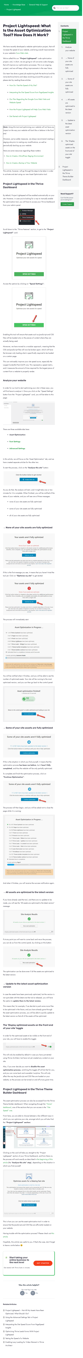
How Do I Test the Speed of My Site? (23, 85)
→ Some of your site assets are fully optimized (69, 85)
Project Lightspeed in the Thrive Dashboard (68, 36)
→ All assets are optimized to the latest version (70, 106)
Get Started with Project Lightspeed (22, 116)
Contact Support (67, 204)
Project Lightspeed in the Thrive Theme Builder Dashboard (68, 173)
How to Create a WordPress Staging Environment (24, 156)
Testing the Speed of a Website (17, 1338)
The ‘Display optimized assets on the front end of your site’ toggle (70, 149)
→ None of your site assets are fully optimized (69, 65)
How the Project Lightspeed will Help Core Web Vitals (30, 109)
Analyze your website (70, 49)
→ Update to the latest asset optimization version (70, 127)
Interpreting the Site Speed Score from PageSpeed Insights (31, 92)
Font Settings (14, 441)
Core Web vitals (22, 53)
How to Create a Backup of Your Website (21, 163)
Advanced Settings (17, 448)
